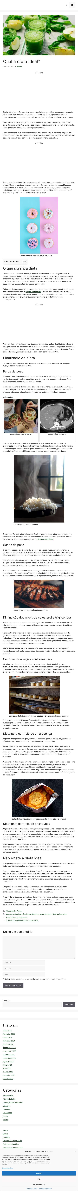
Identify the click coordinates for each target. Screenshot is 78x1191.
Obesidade (7, 1113)
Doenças (6, 1109)
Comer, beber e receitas (13, 1102)
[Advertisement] (39, 91)
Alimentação (11, 911)
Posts (19, 911)
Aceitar (39, 1173)
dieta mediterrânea (45, 539)
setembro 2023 (9, 1058)
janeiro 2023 (8, 1079)
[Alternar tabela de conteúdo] (23, 261)
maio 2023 (7, 1065)
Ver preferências (39, 1184)
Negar (39, 1179)
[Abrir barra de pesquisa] (66, 5)
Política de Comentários (12, 1148)
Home (5, 1130)
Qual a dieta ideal (60, 914)
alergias (9, 914)
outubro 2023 (8, 1055)
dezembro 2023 (9, 1048)
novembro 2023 (9, 1051)
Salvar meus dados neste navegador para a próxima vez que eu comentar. (35, 979)
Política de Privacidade (45, 1188)
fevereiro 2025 (9, 1034)
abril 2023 (7, 1068)
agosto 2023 (8, 1061)
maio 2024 (7, 1037)
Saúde (5, 1120)
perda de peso (45, 914)
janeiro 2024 (8, 1044)
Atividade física (9, 1099)
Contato (6, 1137)
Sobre (5, 1134)
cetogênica (17, 914)
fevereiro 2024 (9, 1041)
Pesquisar (7, 1001)
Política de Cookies (32, 1188)
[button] (75, 1152)
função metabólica (33, 292)
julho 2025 (7, 1031)
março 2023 (8, 1072)
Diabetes (6, 1106)
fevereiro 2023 (9, 1075)
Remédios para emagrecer (17, 917)
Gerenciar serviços (7, 1168)
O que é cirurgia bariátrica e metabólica (22, 920)
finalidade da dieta (31, 914)
